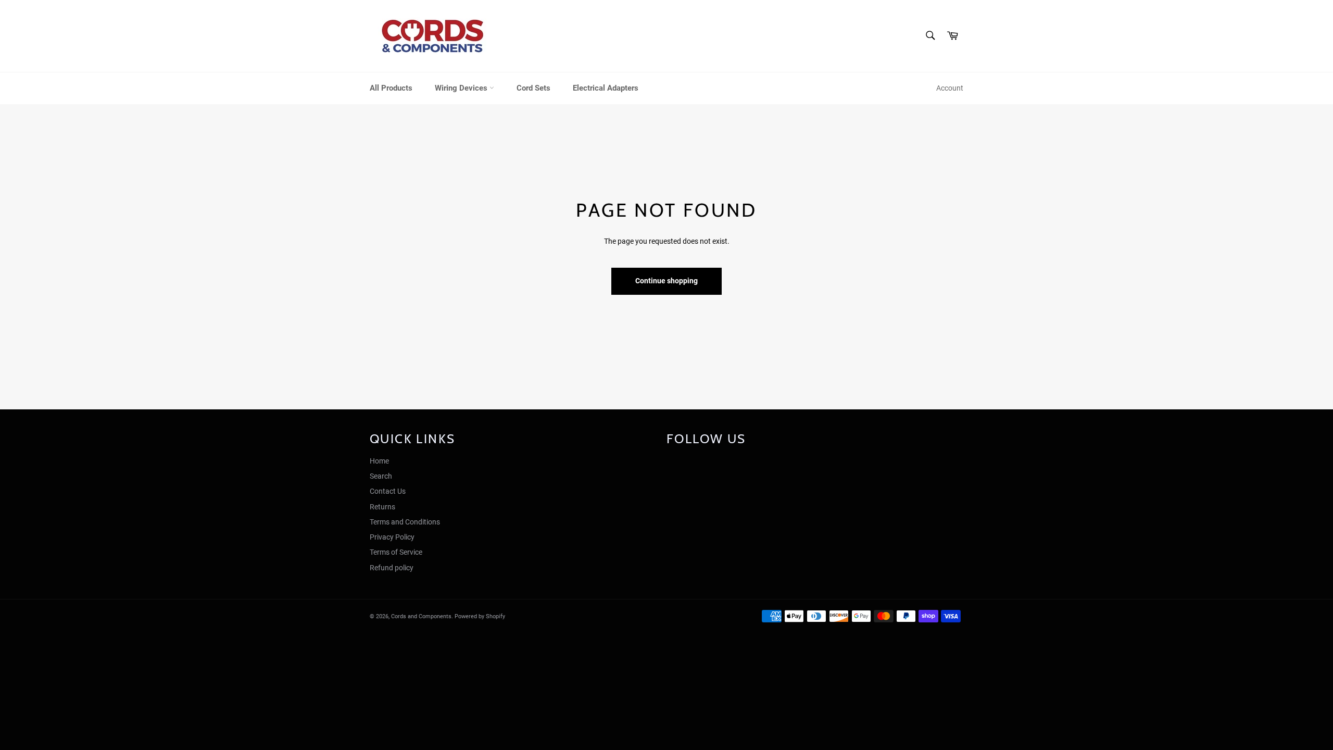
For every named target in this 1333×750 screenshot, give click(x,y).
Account (949, 88)
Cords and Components (421, 616)
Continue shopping (666, 281)
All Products (391, 88)
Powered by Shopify (480, 616)
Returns (382, 507)
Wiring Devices (462, 88)
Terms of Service (396, 552)
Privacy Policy (392, 537)
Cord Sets (533, 88)
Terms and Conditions (405, 522)
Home (379, 461)
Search (381, 476)
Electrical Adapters (605, 88)
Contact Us (388, 491)
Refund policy (391, 568)
